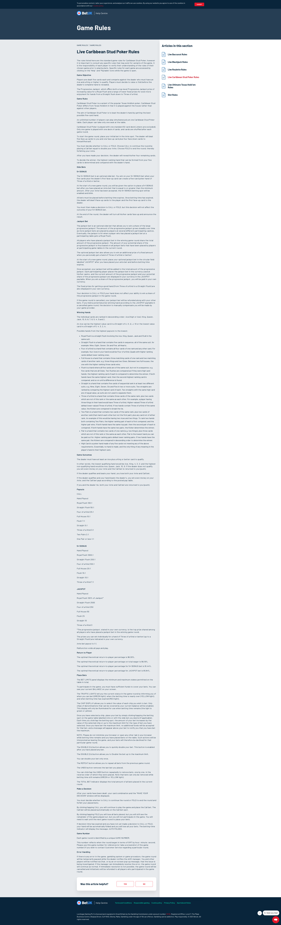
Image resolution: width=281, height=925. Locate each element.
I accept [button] (199, 4)
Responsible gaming (142, 903)
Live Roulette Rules (177, 69)
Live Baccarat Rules (177, 54)
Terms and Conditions (123, 903)
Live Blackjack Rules (178, 62)
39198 (168, 914)
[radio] (125, 884)
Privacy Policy (169, 903)
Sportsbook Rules (184, 903)
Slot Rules (173, 94)
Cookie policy (98, 6)
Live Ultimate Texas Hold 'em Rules (182, 86)
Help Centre (102, 13)
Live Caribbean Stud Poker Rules (183, 77)
